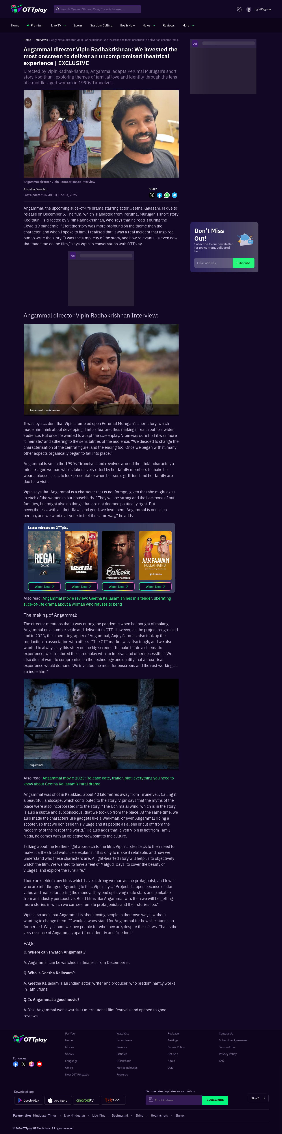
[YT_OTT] (39, 1064)
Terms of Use (227, 1047)
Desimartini (120, 1115)
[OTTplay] (29, 9)
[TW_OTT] (23, 1064)
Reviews (122, 1047)
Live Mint (98, 1115)
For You (70, 1033)
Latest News (124, 1040)
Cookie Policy (176, 1047)
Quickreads (124, 1061)
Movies (69, 1047)
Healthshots (159, 1115)
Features (122, 1074)
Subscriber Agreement (233, 1040)
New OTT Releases (77, 1074)
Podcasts (174, 1033)
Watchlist (123, 1033)
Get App (173, 1054)
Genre (69, 1067)
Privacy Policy (228, 1054)
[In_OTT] (31, 1064)
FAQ (221, 1061)
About (171, 1061)
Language (71, 1061)
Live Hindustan (74, 1115)
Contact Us (226, 1033)
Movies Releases (127, 1067)
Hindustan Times (45, 1115)
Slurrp (179, 1115)
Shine (139, 1115)
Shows (69, 1054)
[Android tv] (86, 1100)
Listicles (122, 1054)
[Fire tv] (113, 1100)
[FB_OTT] (15, 1064)
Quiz (170, 1067)
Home (69, 1040)
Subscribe (243, 263)
